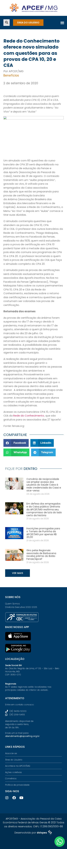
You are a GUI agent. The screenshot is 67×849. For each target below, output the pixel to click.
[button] (6, 22)
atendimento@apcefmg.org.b (22, 736)
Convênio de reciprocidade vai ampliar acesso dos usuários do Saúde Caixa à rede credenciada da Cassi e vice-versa (43, 484)
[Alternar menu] (62, 23)
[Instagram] (7, 798)
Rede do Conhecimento (28, 415)
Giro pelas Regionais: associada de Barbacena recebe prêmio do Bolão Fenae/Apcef (41, 555)
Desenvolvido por (30, 832)
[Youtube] (21, 798)
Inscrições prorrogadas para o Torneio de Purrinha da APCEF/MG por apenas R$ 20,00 (43, 533)
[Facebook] (14, 798)
